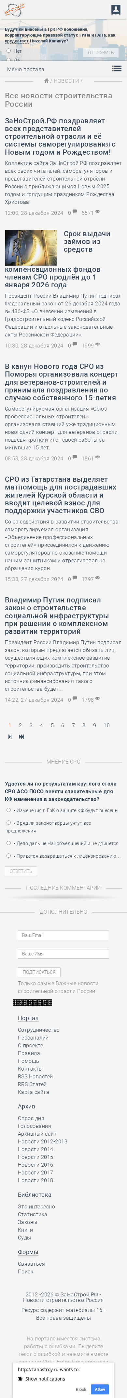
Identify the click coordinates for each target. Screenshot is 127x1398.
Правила (29, 1053)
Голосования (34, 1126)
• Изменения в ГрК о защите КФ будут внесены (66, 810)
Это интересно (36, 1207)
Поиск (25, 1272)
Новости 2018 (35, 1180)
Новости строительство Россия (63, 1300)
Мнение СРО (64, 762)
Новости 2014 (35, 1149)
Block (81, 1389)
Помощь (28, 1061)
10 (107, 725)
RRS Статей (32, 1084)
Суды (24, 1238)
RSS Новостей (35, 1076)
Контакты (30, 1069)
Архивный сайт (37, 1134)
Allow (100, 1389)
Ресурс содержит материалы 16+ (63, 1310)
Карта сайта (33, 1092)
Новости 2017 (35, 1173)
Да (16, 60)
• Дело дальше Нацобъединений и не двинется (66, 843)
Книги (25, 1230)
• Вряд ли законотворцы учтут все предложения (48, 826)
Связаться (31, 1264)
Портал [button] (28, 1018)
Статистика (33, 1214)
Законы (27, 1222)
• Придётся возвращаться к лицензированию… (67, 856)
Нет (17, 51)
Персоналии (33, 1038)
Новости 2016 (35, 1165)
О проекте (30, 1045)
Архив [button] (26, 1106)
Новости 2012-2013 (42, 1142)
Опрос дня (31, 1118)
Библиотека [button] (35, 1194)
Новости (66, 81)
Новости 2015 (35, 1157)
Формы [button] (28, 1252)
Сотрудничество (39, 1030)
